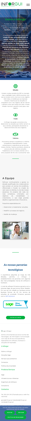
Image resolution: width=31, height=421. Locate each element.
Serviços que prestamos (9, 358)
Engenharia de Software (9, 382)
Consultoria (5, 385)
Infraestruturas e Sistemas (9, 378)
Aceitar (9, 412)
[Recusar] (29, 413)
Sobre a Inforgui (6, 351)
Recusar (21, 412)
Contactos (4, 362)
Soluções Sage (6, 355)
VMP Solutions (10, 296)
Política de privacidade (8, 366)
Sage (2, 375)
